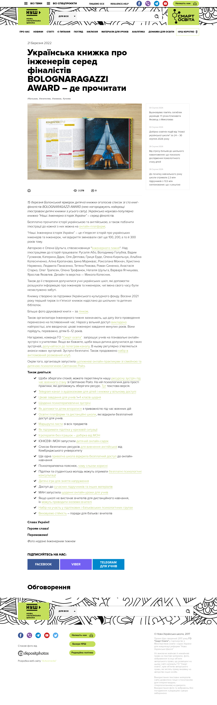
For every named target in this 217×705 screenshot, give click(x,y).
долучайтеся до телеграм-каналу (66, 346)
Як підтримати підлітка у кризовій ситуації (68, 430)
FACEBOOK (43, 564)
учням (67, 98)
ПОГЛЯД (78, 31)
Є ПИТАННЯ (64, 31)
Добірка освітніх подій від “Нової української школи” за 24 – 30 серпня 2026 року (167, 135)
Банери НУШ (79, 644)
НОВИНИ (38, 31)
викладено (119, 322)
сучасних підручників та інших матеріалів (83, 487)
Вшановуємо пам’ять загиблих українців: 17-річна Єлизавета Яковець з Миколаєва (165, 116)
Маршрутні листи (51, 424)
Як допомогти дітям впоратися (60, 409)
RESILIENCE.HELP (120, 4)
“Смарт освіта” (72, 337)
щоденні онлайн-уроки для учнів (84, 492)
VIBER (76, 564)
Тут (104, 386)
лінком (83, 311)
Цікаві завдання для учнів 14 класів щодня (70, 397)
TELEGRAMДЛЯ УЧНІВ (108, 564)
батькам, (33, 98)
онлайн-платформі (92, 226)
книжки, (58, 98)
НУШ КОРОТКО (186, 31)
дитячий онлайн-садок (92, 441)
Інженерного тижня (106, 248)
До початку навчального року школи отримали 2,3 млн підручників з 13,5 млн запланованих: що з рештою (165, 179)
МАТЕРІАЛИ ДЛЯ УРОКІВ (115, 31)
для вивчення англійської (99, 447)
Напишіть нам (183, 3)
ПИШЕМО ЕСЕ (96, 4)
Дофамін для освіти (161, 31)
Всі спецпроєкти (65, 3)
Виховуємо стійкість (53, 513)
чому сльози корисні (93, 466)
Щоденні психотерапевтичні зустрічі (65, 403)
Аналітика (138, 31)
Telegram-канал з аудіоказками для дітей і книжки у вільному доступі (87, 392)
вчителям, (46, 98)
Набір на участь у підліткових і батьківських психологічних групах (86, 508)
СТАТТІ (50, 31)
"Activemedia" (48, 661)
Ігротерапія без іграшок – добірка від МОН (69, 435)
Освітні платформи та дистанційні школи (67, 414)
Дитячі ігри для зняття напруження (64, 481)
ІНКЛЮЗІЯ (92, 31)
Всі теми (36, 3)
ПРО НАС (25, 31)
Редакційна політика (82, 652)
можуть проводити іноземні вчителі (67, 502)
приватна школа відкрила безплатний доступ (84, 456)
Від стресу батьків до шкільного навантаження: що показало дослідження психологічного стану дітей (166, 156)
